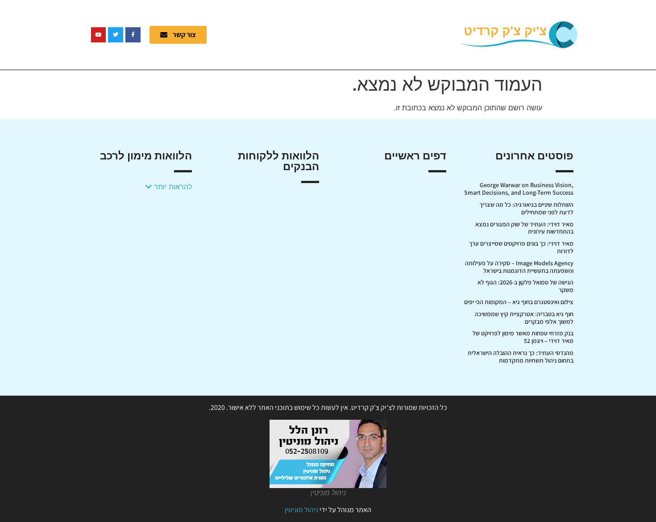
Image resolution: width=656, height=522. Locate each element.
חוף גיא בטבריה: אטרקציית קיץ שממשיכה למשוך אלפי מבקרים (524, 318)
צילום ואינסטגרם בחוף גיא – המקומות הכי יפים (518, 302)
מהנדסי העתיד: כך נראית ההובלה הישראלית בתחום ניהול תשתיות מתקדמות (520, 356)
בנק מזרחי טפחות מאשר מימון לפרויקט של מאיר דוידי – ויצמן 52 (523, 337)
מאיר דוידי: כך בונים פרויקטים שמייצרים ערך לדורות (521, 247)
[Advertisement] (339, 33)
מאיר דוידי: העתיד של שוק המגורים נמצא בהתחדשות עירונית (524, 228)
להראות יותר (172, 186)
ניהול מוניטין (301, 509)
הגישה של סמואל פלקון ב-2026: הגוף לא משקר (525, 286)
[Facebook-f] (133, 34)
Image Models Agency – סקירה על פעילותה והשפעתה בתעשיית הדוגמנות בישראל (519, 267)
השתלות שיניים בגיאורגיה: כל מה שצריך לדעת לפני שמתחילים (526, 208)
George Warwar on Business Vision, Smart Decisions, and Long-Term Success (518, 188)
